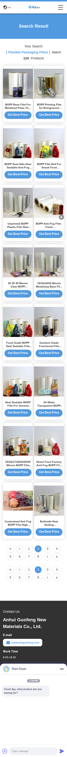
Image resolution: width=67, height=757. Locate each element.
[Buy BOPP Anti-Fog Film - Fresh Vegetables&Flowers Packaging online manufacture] (49, 202)
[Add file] (4, 751)
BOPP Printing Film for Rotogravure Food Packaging (49, 108)
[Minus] (62, 669)
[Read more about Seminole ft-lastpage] (56, 577)
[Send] (62, 751)
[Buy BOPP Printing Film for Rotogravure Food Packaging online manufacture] (49, 83)
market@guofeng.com (25, 642)
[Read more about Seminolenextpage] (47, 577)
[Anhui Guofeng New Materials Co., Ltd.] (34, 7)
